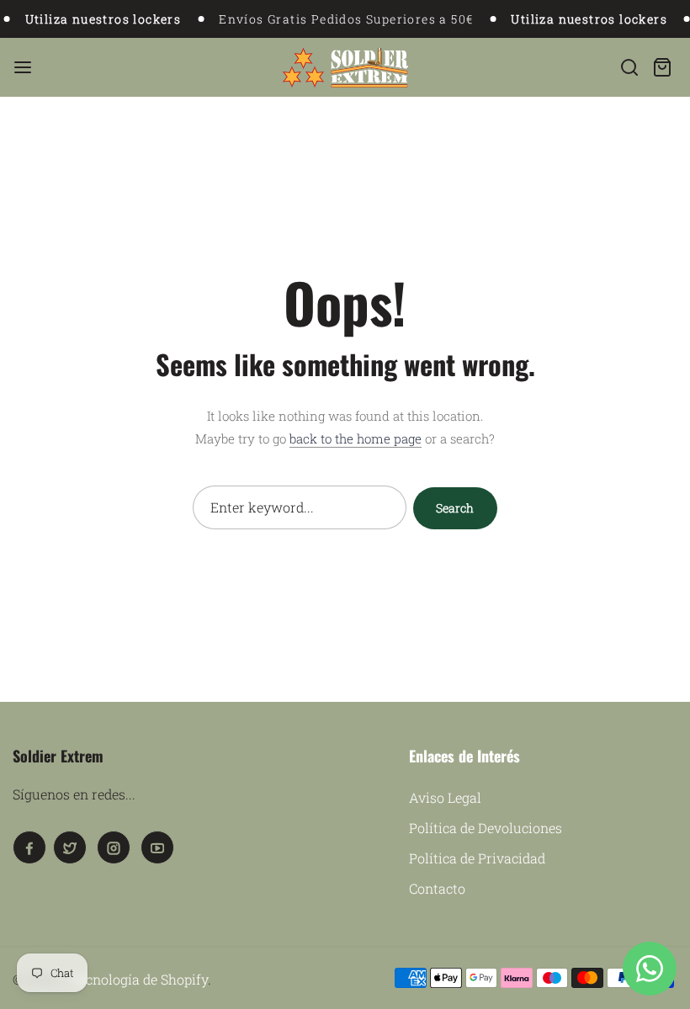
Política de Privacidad (477, 858)
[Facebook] (29, 847)
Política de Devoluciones (485, 827)
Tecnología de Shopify (140, 979)
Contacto (437, 888)
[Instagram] (113, 847)
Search (455, 508)
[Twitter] (70, 847)
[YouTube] (157, 847)
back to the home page (355, 438)
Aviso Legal (445, 797)
